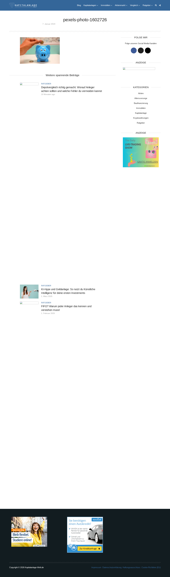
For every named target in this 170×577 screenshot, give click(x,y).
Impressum (96, 567)
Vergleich (134, 5)
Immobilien (105, 5)
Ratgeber (147, 5)
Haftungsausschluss (131, 567)
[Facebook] (134, 50)
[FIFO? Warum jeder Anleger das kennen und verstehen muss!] (29, 401)
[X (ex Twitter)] (141, 50)
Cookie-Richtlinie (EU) (151, 567)
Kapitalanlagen (90, 5)
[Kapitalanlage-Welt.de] (23, 5)
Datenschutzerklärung (112, 567)
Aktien (141, 93)
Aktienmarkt (120, 5)
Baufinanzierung (141, 103)
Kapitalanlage (141, 113)
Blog (79, 5)
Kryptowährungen (140, 118)
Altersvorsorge (140, 98)
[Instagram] (148, 50)
